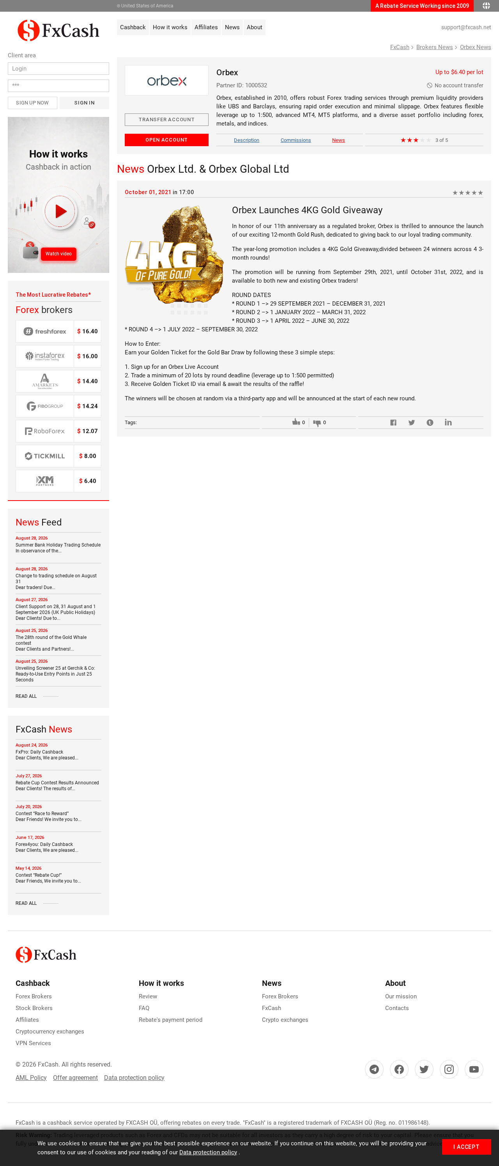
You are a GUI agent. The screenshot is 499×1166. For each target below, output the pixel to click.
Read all (26, 696)
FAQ (144, 1008)
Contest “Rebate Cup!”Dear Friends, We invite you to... (48, 878)
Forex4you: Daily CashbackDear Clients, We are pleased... (47, 847)
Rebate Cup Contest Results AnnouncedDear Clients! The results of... (57, 785)
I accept (466, 1147)
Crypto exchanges (285, 1019)
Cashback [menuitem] (133, 27)
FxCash (399, 47)
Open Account (166, 140)
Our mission (401, 996)
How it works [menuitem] (170, 27)
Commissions (296, 140)
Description (246, 140)
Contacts (397, 1008)
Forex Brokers (34, 996)
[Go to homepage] (58, 23)
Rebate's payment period (170, 1019)
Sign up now (32, 103)
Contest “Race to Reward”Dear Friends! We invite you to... (48, 816)
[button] (58, 195)
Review (148, 996)
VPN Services (33, 1043)
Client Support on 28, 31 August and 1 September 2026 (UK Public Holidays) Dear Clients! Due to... (56, 612)
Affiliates (27, 1019)
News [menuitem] (232, 27)
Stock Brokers (34, 1008)
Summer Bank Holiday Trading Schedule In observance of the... (58, 548)
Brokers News (434, 47)
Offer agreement (75, 1077)
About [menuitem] (254, 27)
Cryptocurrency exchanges (50, 1031)
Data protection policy (134, 1077)
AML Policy (31, 1077)
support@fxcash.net (466, 27)
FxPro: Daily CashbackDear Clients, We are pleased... (47, 755)
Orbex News (475, 47)
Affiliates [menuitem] (206, 27)
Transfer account (166, 119)
